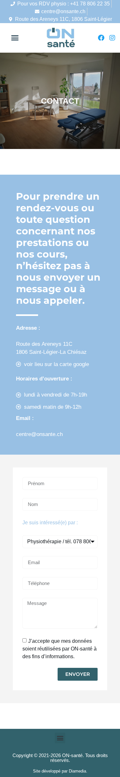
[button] (15, 38)
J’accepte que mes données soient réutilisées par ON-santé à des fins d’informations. (59, 648)
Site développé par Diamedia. (60, 771)
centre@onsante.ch (63, 11)
